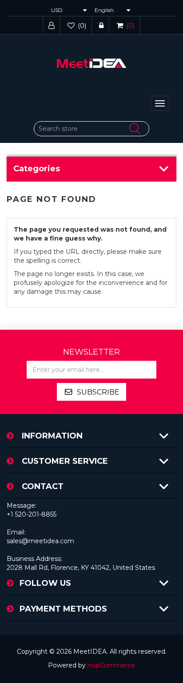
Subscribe (98, 392)
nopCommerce (111, 665)
